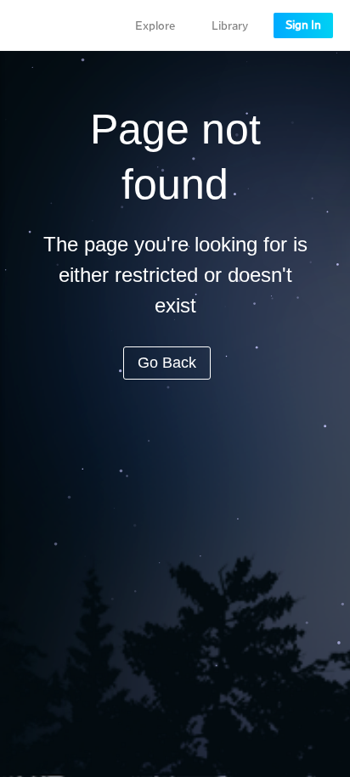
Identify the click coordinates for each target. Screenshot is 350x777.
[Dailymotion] (63, 25)
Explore (155, 26)
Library (230, 26)
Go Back (167, 362)
